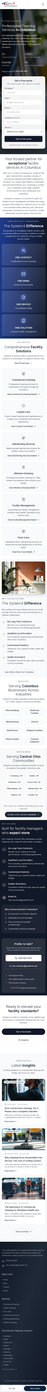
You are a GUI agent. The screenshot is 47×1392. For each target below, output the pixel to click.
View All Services (21, 363)
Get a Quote (35, 1388)
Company (12, 118)
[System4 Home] (10, 4)
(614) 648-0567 (21, 71)
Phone (8, 108)
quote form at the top (28, 988)
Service (8, 127)
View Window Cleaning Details (22, 488)
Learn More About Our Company (19, 672)
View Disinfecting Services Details (22, 455)
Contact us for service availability (22, 814)
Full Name (9, 88)
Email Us (25, 1040)
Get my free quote (23, 139)
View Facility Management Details (22, 520)
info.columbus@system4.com (21, 900)
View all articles (22, 1231)
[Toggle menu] (43, 4)
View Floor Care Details (22, 552)
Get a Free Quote (23, 1032)
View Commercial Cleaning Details (22, 394)
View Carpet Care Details (22, 426)
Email (7, 98)
